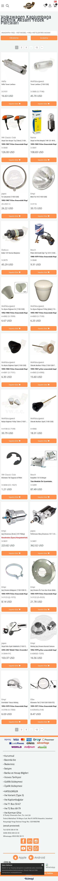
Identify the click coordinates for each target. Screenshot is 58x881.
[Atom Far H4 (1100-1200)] (43, 178)
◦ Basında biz (9, 759)
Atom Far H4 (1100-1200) (38, 197)
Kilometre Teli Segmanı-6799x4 (11, 478)
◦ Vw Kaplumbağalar (13, 799)
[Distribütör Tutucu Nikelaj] (14, 684)
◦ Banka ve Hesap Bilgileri (15, 772)
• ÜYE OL (7, 862)
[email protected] (11, 825)
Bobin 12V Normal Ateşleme (10, 253)
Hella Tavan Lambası (8, 84)
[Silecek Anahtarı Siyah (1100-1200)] (43, 403)
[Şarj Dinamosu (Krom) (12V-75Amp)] (14, 515)
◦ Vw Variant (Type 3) (13, 795)
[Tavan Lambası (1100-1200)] (43, 65)
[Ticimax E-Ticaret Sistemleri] (29, 879)
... (31, 47)
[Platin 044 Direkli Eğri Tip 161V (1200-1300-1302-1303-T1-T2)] (43, 234)
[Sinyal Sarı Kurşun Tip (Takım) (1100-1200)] (14, 122)
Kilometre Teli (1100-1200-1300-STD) (42, 703)
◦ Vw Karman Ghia (12, 812)
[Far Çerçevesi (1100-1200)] (14, 178)
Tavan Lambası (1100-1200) (39, 84)
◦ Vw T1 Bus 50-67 (12, 803)
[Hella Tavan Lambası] (14, 65)
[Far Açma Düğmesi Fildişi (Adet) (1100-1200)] (43, 290)
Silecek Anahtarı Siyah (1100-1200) (41, 422)
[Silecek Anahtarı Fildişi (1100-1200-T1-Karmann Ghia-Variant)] (43, 346)
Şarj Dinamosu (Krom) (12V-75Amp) (13, 534)
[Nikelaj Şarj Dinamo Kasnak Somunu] (43, 627)
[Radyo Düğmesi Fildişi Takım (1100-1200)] (14, 403)
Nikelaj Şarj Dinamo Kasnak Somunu (42, 646)
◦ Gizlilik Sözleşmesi (12, 781)
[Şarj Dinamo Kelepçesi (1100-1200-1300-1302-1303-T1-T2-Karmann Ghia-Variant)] (14, 571)
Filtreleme (13, 38)
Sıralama (44, 38)
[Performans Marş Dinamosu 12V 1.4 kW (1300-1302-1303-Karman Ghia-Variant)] (43, 515)
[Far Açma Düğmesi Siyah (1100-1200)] (14, 346)
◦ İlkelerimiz (8, 764)
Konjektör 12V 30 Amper (38, 478)
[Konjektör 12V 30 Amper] (43, 459)
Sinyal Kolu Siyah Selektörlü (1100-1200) (14, 646)
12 (37, 47)
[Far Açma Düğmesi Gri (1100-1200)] (14, 290)
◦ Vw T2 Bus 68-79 (12, 808)
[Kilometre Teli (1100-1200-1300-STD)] (43, 684)
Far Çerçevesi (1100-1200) (10, 197)
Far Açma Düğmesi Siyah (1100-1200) (13, 365)
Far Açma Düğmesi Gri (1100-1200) (13, 309)
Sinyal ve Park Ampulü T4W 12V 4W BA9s (43, 141)
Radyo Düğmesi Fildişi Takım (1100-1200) (15, 422)
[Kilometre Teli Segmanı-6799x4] (14, 459)
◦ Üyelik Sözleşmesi (12, 785)
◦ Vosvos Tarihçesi (12, 777)
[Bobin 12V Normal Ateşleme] (14, 234)
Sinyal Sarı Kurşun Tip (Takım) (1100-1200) (15, 141)
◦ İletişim (7, 768)
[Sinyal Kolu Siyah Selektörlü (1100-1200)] (14, 627)
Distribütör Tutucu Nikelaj (9, 703)
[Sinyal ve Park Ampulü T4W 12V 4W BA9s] (43, 122)
